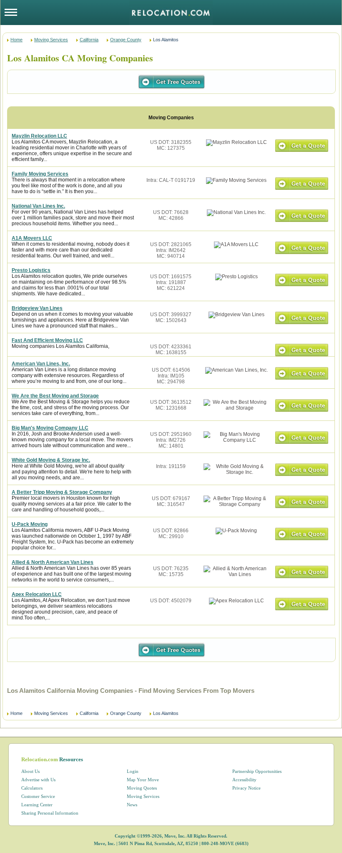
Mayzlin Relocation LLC (39, 136)
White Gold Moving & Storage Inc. (51, 460)
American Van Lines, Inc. (41, 364)
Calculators (32, 787)
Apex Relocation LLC (37, 594)
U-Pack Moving (30, 524)
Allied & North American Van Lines (52, 562)
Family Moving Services (40, 174)
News (132, 804)
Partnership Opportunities (257, 771)
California (89, 39)
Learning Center (37, 804)
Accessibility (244, 779)
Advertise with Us (38, 779)
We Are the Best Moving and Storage (55, 396)
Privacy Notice (246, 787)
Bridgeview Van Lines (37, 308)
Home (16, 39)
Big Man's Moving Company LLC (50, 428)
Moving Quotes (142, 787)
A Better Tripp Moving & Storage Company (62, 492)
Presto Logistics (31, 270)
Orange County (125, 39)
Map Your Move (143, 779)
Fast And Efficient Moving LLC (47, 340)
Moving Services (51, 39)
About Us (30, 771)
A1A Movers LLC (32, 238)
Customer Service (38, 796)
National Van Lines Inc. (38, 206)
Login (132, 771)
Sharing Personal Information (49, 812)
